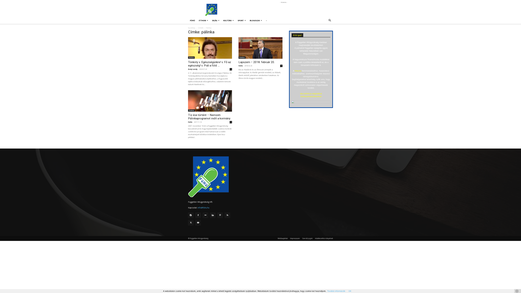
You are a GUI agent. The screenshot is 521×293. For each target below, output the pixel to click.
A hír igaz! (297, 35)
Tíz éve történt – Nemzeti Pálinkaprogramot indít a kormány (209, 116)
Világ (214, 20)
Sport (241, 20)
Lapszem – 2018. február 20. (257, 62)
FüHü (192, 20)
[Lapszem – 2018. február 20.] (260, 48)
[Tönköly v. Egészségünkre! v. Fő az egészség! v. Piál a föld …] (210, 48)
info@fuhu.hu (203, 207)
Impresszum (295, 238)
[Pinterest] (220, 215)
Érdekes (242, 57)
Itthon (202, 20)
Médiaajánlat (283, 238)
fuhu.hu (298, 71)
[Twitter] (190, 222)
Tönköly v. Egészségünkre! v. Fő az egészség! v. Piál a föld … (209, 63)
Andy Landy (192, 69)
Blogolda (255, 20)
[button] (329, 20)
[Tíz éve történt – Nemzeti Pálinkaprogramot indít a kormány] (210, 101)
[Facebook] (198, 215)
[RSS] (227, 215)
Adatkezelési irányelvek (324, 238)
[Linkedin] (212, 215)
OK (350, 291)
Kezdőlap (191, 28)
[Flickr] (205, 215)
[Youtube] (198, 222)
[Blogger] (190, 215)
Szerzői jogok (307, 238)
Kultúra (227, 20)
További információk (336, 291)
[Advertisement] (283, 10)
